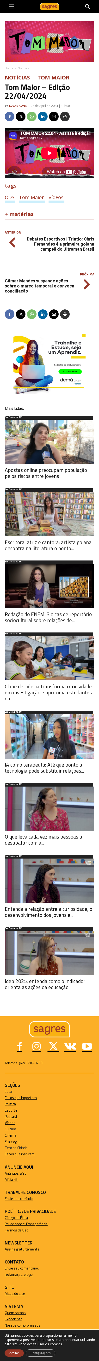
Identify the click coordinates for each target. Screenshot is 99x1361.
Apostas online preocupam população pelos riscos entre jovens (46, 473)
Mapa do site (15, 1293)
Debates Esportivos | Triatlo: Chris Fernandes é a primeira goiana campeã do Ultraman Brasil (60, 244)
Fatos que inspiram (20, 1154)
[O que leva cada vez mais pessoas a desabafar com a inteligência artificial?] (49, 809)
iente (18, 1319)
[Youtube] (87, 1047)
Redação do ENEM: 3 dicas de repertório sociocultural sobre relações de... (48, 617)
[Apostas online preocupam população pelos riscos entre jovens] (49, 442)
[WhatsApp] (32, 116)
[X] (20, 116)
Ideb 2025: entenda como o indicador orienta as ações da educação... (45, 984)
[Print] (65, 116)
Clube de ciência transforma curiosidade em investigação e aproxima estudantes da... (48, 692)
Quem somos (15, 1312)
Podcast (11, 1116)
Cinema (10, 1135)
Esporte (11, 1110)
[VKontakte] (70, 1047)
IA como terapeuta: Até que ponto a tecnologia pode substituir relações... (44, 768)
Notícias (23, 68)
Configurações (40, 1353)
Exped (9, 1319)
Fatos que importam (21, 1098)
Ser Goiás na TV (13, 417)
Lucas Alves (18, 105)
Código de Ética (16, 1217)
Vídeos (56, 197)
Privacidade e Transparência (26, 1224)
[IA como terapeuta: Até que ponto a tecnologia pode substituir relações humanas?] (49, 736)
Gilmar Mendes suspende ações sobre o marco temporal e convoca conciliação (39, 285)
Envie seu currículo (19, 1198)
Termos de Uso (16, 1230)
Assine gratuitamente (22, 1249)
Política (10, 1104)
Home (9, 68)
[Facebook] (9, 116)
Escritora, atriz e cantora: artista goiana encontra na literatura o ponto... (48, 545)
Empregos (12, 1141)
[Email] (54, 116)
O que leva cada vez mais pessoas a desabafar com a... (43, 840)
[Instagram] (36, 1047)
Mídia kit (11, 1179)
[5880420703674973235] (49, 393)
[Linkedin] (43, 116)
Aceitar (14, 1353)
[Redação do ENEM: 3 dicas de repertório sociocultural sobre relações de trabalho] (49, 586)
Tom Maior (53, 77)
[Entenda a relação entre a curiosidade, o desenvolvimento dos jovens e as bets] (49, 881)
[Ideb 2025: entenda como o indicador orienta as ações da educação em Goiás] (49, 953)
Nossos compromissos (22, 1325)
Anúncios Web (15, 1173)
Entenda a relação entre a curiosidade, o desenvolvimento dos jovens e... (48, 912)
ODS (9, 197)
